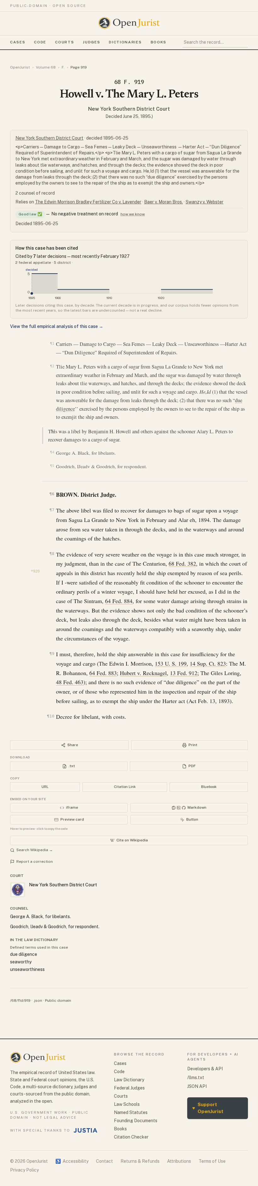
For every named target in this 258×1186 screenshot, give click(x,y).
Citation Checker (131, 1136)
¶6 (51, 493)
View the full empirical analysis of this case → (56, 326)
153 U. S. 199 (171, 663)
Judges (91, 42)
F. (63, 67)
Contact (104, 1161)
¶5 (52, 466)
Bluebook (208, 787)
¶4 (52, 452)
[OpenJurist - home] (129, 23)
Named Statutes (131, 1112)
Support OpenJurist (207, 1108)
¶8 (51, 553)
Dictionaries (125, 42)
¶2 (52, 366)
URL (45, 787)
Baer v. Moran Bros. (163, 201)
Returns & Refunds (140, 1161)
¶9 (51, 653)
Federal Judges (129, 1087)
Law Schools (127, 1104)
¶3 (53, 431)
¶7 (51, 509)
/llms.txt (195, 1077)
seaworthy (20, 961)
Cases (17, 42)
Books (158, 42)
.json (37, 1000)
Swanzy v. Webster (204, 201)
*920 (35, 571)
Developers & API (205, 1068)
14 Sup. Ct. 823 (208, 663)
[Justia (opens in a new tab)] (85, 1130)
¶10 (50, 716)
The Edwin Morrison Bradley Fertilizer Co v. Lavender (88, 201)
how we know (133, 214)
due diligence (23, 954)
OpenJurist (20, 67)
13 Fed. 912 (183, 673)
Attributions (179, 1161)
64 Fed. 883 (103, 673)
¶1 (52, 343)
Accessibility (71, 1161)
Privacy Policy (24, 1169)
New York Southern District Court (129, 109)
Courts (64, 42)
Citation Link (125, 787)
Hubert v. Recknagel (143, 673)
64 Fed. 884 (118, 601)
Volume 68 (46, 67)
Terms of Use (212, 1161)
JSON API (197, 1086)
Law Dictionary (129, 1079)
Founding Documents (135, 1120)
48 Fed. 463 (69, 682)
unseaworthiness (27, 969)
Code (40, 42)
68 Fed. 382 (182, 563)
